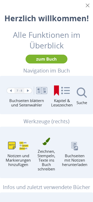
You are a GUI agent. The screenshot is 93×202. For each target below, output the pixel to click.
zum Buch (46, 59)
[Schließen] (87, 5)
